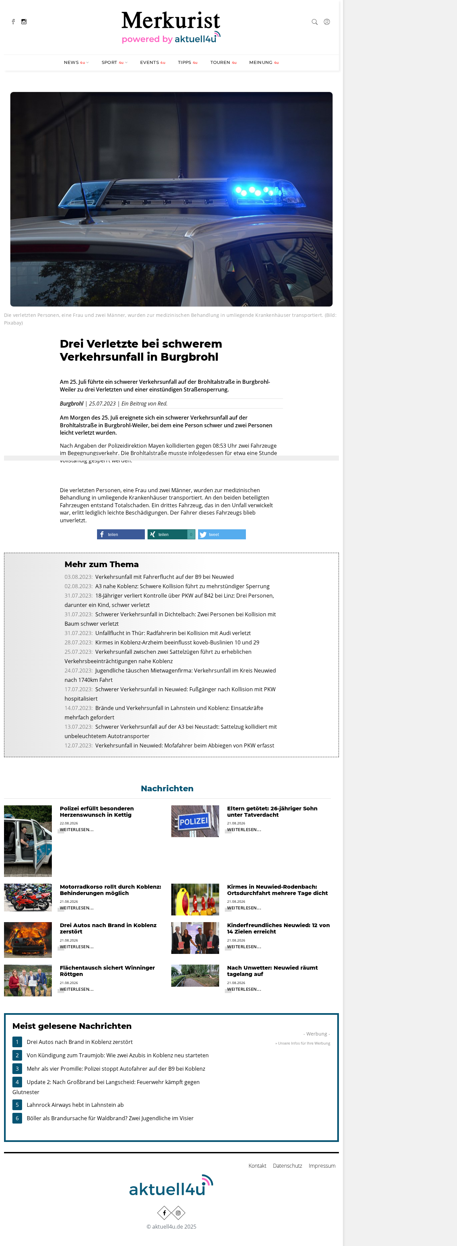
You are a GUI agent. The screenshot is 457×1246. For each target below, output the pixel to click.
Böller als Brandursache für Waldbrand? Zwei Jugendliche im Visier (110, 1118)
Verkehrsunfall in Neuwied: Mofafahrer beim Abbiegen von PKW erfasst (184, 745)
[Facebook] (13, 20)
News (74, 62)
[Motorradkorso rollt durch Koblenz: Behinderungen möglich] (28, 897)
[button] (121, 534)
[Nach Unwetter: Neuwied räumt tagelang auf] (195, 975)
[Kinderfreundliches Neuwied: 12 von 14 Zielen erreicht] (195, 937)
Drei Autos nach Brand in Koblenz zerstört (80, 1042)
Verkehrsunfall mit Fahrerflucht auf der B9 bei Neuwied (164, 577)
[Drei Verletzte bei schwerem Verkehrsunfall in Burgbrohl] (171, 198)
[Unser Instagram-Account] (178, 1213)
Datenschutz (287, 1165)
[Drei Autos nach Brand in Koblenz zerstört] (28, 939)
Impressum (322, 1165)
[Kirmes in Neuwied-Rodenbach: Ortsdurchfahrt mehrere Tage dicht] (195, 899)
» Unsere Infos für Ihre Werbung (302, 1043)
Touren (223, 62)
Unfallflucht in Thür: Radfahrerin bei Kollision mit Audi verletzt (173, 633)
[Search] (314, 21)
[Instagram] (23, 20)
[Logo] (171, 26)
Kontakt (257, 1165)
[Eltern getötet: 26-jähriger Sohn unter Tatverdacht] (195, 820)
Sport (113, 62)
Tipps (188, 62)
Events (152, 62)
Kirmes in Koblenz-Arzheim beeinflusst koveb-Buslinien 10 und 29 (177, 642)
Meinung (264, 62)
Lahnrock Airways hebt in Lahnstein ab (75, 1104)
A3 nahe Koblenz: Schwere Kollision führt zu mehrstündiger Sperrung (182, 586)
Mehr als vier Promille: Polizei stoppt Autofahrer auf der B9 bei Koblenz (116, 1068)
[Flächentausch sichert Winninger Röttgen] (28, 980)
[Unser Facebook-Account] (164, 1213)
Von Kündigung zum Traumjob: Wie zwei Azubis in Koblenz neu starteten (118, 1055)
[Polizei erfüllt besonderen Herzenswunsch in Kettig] (28, 840)
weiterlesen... (77, 829)
